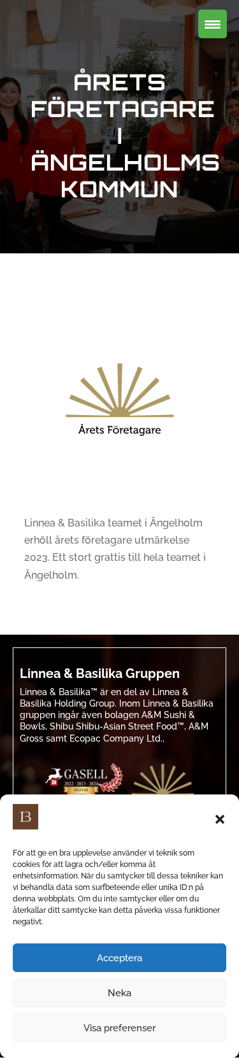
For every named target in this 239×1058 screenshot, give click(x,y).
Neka (119, 993)
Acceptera (119, 958)
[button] (220, 819)
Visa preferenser (119, 1028)
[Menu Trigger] (212, 24)
